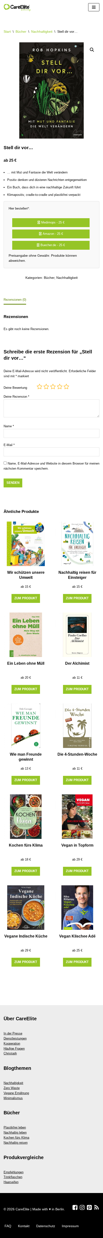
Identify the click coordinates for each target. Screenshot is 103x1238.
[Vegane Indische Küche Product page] (26, 907)
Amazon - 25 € (53, 234)
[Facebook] (75, 1207)
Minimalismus (13, 1098)
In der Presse (13, 1033)
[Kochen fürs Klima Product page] (26, 816)
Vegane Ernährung (16, 1093)
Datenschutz (45, 1226)
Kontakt (23, 1226)
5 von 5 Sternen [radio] (66, 386)
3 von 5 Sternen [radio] (53, 386)
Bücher (21, 31)
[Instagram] (82, 1207)
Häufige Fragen (14, 1048)
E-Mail (9, 445)
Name (9, 426)
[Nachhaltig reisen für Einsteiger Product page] (77, 544)
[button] (92, 49)
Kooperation (12, 1043)
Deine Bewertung (15, 387)
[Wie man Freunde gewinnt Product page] (26, 725)
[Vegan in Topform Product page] (77, 816)
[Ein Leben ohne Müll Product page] (26, 635)
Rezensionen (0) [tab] (15, 299)
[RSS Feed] (96, 1207)
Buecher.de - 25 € (52, 245)
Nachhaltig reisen (16, 1142)
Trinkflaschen (13, 1177)
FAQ (8, 1226)
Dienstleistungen (15, 1038)
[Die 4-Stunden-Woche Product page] (77, 725)
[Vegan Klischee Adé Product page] (77, 907)
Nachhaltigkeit (41, 31)
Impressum (70, 1226)
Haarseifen (11, 1182)
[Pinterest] (89, 1207)
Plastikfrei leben (15, 1127)
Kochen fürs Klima (16, 1137)
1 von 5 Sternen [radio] (39, 386)
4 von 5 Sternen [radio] (60, 386)
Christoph (10, 1053)
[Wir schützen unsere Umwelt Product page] (26, 544)
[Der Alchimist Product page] (77, 635)
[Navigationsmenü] (93, 7)
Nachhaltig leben (15, 1132)
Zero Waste (12, 1088)
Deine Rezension (16, 396)
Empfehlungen (13, 1172)
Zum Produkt (25, 598)
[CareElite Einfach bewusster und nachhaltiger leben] (18, 7)
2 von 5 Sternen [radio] (46, 386)
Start (7, 31)
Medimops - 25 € (52, 222)
